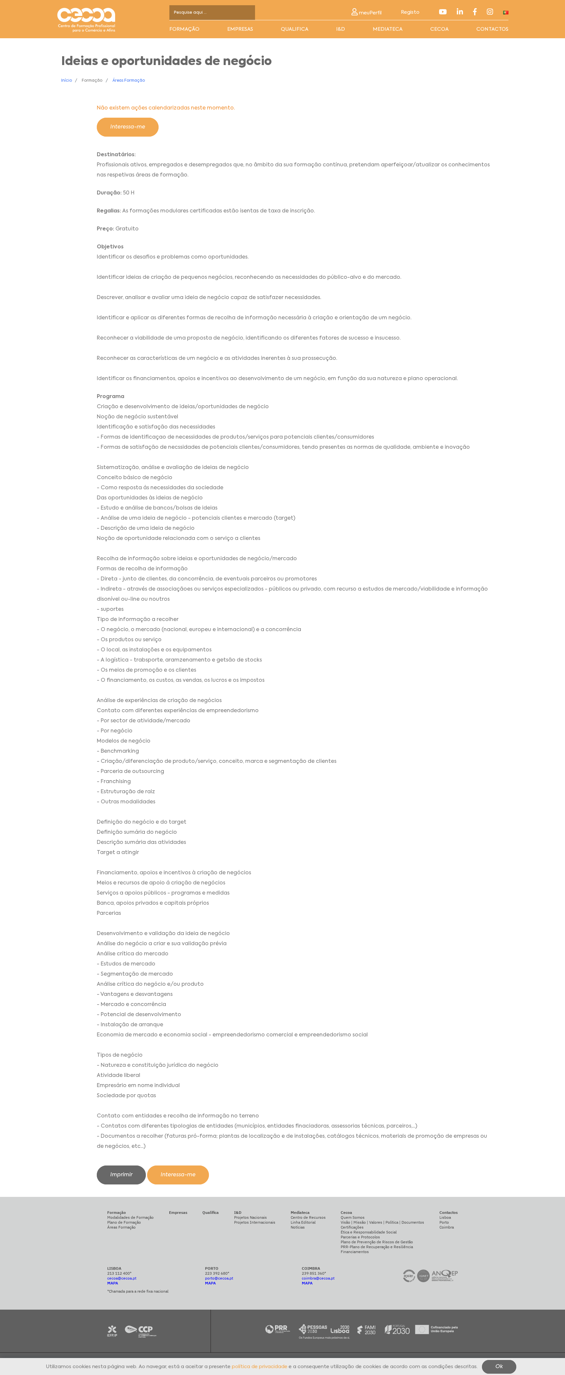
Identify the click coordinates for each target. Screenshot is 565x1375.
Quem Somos (353, 1217)
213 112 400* (119, 1273)
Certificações (352, 1227)
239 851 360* (314, 1273)
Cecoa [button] (439, 29)
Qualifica (294, 29)
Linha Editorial (303, 1222)
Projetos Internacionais (254, 1222)
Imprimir (121, 1175)
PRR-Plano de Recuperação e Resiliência (377, 1246)
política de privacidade (259, 1367)
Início (66, 81)
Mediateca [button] (387, 29)
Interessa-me (127, 127)
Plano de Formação (124, 1222)
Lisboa (445, 1217)
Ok (499, 1367)
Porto (444, 1222)
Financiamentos (355, 1251)
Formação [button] (184, 29)
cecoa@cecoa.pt (121, 1278)
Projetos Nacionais (250, 1217)
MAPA (112, 1283)
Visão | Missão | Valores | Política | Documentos (382, 1222)
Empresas (240, 29)
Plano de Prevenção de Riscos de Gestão (377, 1241)
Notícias (298, 1227)
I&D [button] (340, 29)
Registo (410, 12)
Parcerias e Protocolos (360, 1236)
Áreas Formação (128, 81)
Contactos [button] (492, 29)
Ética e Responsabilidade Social (369, 1232)
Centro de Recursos (308, 1217)
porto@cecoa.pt (219, 1278)
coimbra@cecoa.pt (318, 1278)
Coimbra (446, 1227)
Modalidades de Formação (130, 1217)
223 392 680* (217, 1273)
